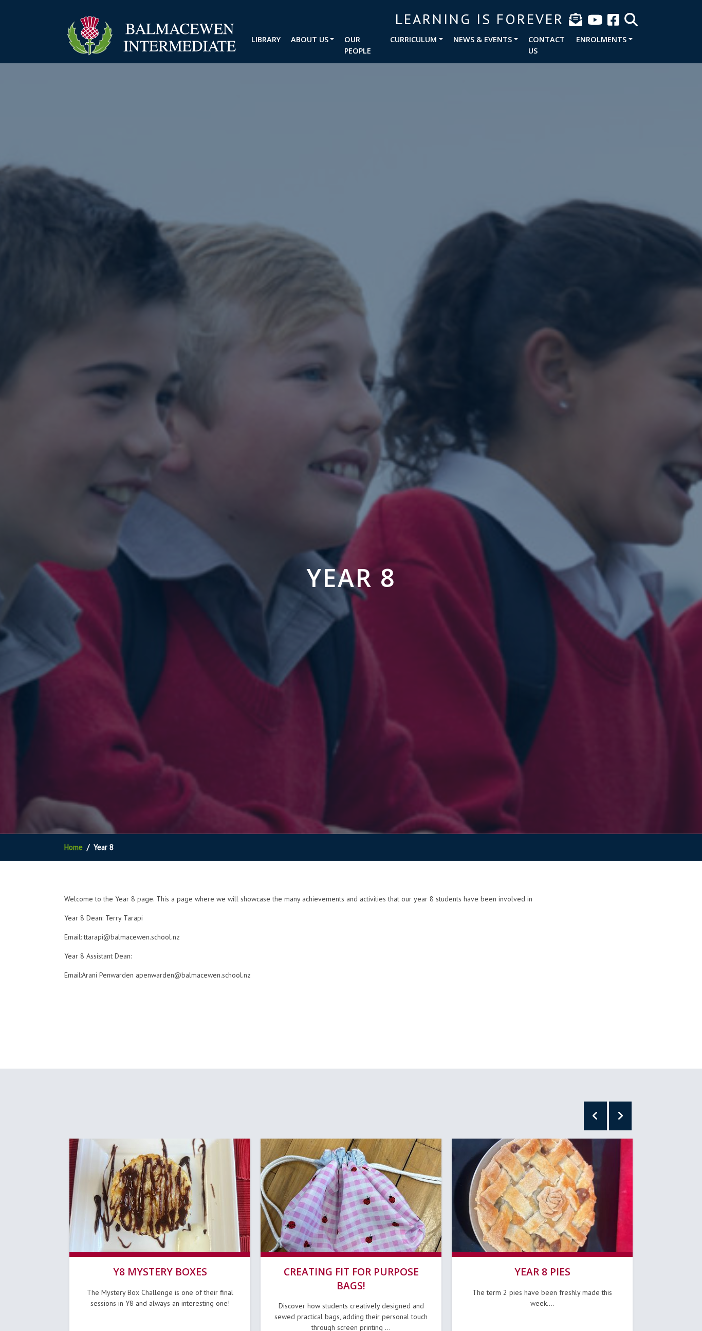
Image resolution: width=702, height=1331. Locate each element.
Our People (357, 45)
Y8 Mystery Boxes (160, 1272)
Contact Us (546, 45)
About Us (309, 39)
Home (73, 847)
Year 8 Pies (542, 1272)
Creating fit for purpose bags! (351, 1278)
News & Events (482, 39)
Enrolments (601, 39)
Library (266, 39)
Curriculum (413, 39)
